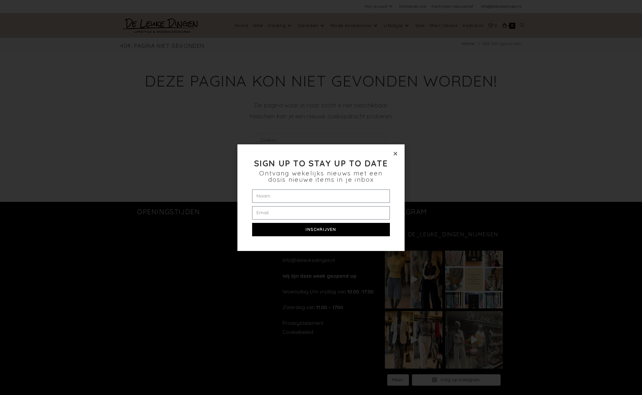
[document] (321, 197)
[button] (395, 153)
